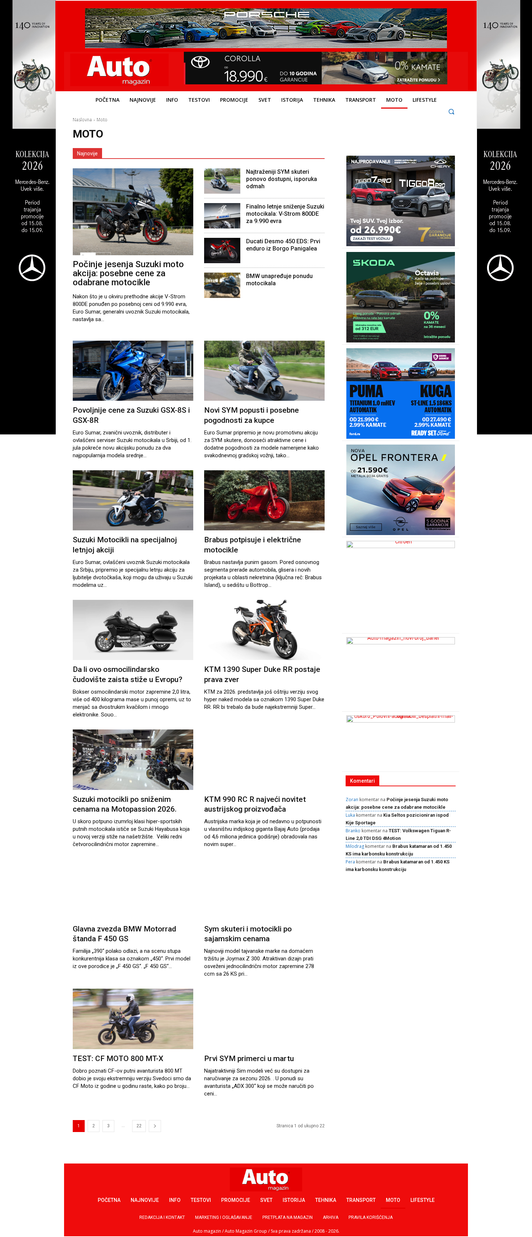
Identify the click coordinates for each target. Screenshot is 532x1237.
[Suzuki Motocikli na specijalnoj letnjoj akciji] (133, 500)
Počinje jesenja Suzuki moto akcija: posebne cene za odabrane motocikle (128, 273)
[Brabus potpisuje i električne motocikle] (264, 500)
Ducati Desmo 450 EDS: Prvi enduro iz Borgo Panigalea (283, 245)
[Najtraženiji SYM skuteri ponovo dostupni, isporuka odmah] (222, 181)
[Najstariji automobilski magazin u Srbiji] (119, 70)
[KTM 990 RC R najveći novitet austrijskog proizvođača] (264, 759)
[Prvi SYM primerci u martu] (264, 1019)
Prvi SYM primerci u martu (249, 1058)
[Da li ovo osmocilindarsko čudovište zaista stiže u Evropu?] (133, 630)
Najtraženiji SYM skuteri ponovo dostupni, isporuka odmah (281, 179)
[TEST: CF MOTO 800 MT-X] (133, 1019)
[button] (451, 111)
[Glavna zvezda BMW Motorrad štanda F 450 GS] (133, 889)
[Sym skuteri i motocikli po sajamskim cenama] (264, 889)
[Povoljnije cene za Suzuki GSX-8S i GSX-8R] (133, 371)
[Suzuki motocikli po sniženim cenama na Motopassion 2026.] (133, 759)
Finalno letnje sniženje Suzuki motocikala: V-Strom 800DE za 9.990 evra (285, 213)
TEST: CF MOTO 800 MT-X (118, 1058)
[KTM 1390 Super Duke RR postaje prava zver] (264, 630)
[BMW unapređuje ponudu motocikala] (222, 285)
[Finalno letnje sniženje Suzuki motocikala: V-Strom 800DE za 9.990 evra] (222, 215)
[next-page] (155, 1126)
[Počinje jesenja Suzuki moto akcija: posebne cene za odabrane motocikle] (133, 211)
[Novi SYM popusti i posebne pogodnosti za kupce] (264, 371)
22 (139, 1125)
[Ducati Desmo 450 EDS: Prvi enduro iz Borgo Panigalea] (222, 250)
